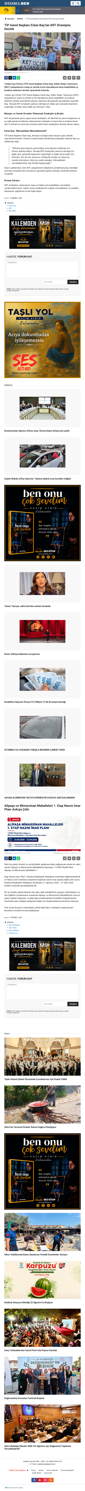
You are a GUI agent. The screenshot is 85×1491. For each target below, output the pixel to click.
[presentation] (12, 10)
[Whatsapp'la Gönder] (18, 78)
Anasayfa (10, 19)
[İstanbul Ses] (16, 3)
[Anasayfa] (27, 1470)
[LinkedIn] (14, 78)
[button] (69, 78)
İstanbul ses (13, 933)
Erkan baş (12, 206)
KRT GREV (12, 211)
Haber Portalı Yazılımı (15, 1488)
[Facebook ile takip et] (34, 1480)
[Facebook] (6, 78)
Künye (33, 1470)
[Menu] (73, 3)
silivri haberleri (14, 930)
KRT (10, 208)
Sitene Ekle (48, 1473)
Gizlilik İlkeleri (36, 1473)
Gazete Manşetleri (67, 1470)
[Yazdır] (65, 78)
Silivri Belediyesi (14, 925)
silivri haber (13, 928)
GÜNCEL (20, 19)
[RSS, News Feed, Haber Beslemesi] (51, 1480)
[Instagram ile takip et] (45, 1480)
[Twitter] (10, 78)
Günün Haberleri (52, 1470)
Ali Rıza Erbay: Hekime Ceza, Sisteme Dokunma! (47, 10)
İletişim (41, 1470)
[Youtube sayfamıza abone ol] (39, 1480)
